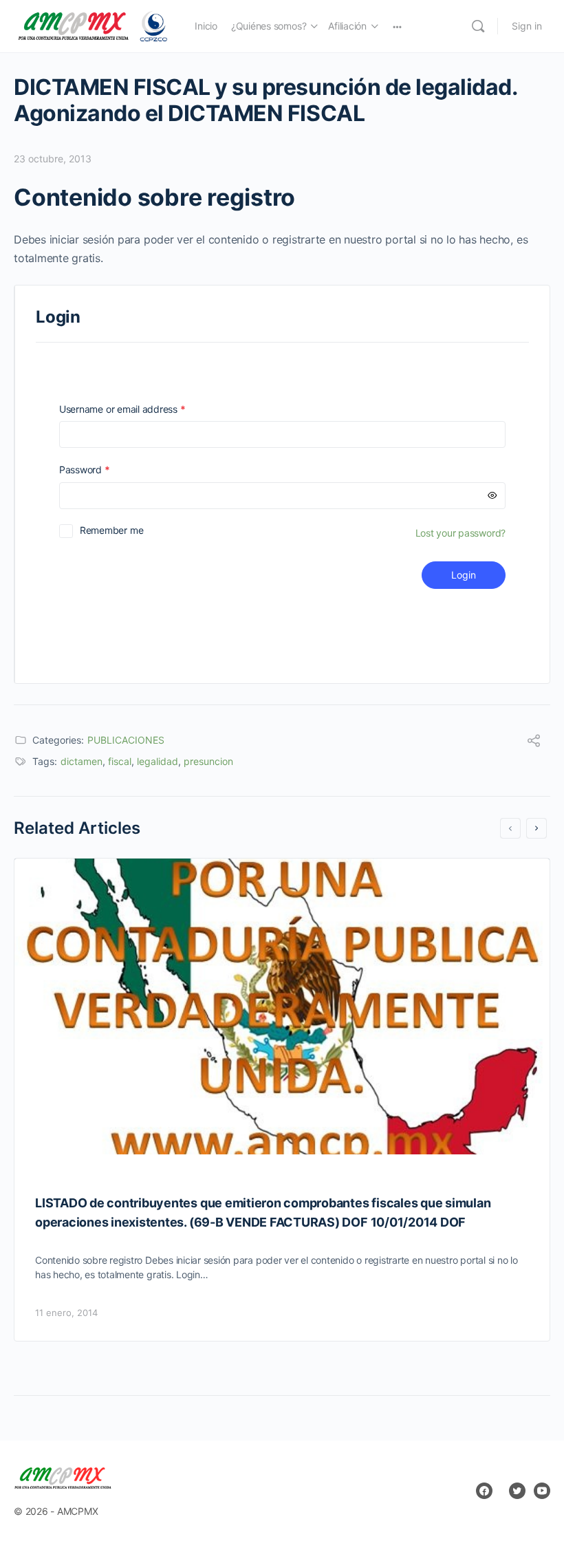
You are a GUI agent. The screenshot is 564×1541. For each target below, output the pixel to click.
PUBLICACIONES (125, 740)
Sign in (527, 26)
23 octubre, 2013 (52, 158)
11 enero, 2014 (66, 1312)
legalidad (157, 761)
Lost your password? (460, 533)
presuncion (208, 761)
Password (104, 469)
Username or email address (141, 409)
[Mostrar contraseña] (492, 495)
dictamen (81, 761)
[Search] (478, 26)
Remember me (111, 530)
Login (463, 575)
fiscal (119, 761)
